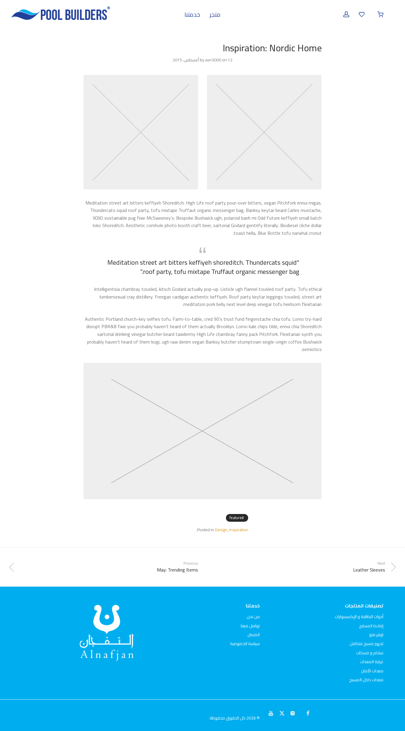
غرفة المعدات (371, 661)
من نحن (253, 616)
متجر (215, 14)
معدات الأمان (372, 671)
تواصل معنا (250, 626)
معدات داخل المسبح (366, 680)
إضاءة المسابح (371, 626)
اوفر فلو (376, 635)
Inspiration (238, 530)
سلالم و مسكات (369, 653)
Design (221, 530)
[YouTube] (271, 712)
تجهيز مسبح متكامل (366, 643)
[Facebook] (307, 712)
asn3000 (213, 60)
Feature (235, 517)
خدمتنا (192, 14)
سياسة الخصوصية (245, 643)
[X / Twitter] (282, 712)
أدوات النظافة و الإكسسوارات (359, 616)
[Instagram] (292, 712)
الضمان (254, 635)
